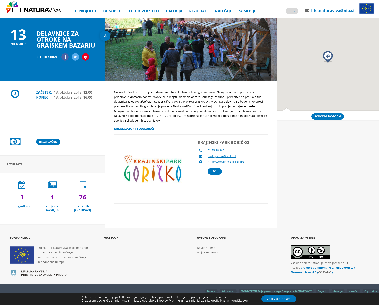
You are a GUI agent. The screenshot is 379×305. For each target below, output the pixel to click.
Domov (211, 291)
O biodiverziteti (143, 11)
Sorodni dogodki (327, 116)
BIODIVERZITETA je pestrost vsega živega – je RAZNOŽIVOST (276, 291)
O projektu (85, 11)
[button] (328, 57)
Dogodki (111, 11)
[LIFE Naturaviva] (34, 12)
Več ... (215, 171)
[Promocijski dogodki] (105, 36)
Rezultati (198, 11)
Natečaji (223, 11)
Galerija (174, 11)
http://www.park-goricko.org (226, 162)
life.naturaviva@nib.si (332, 10)
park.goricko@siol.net (222, 156)
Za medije (247, 11)
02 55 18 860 (216, 150)
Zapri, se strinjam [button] (278, 299)
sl (290, 11)
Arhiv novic (228, 291)
